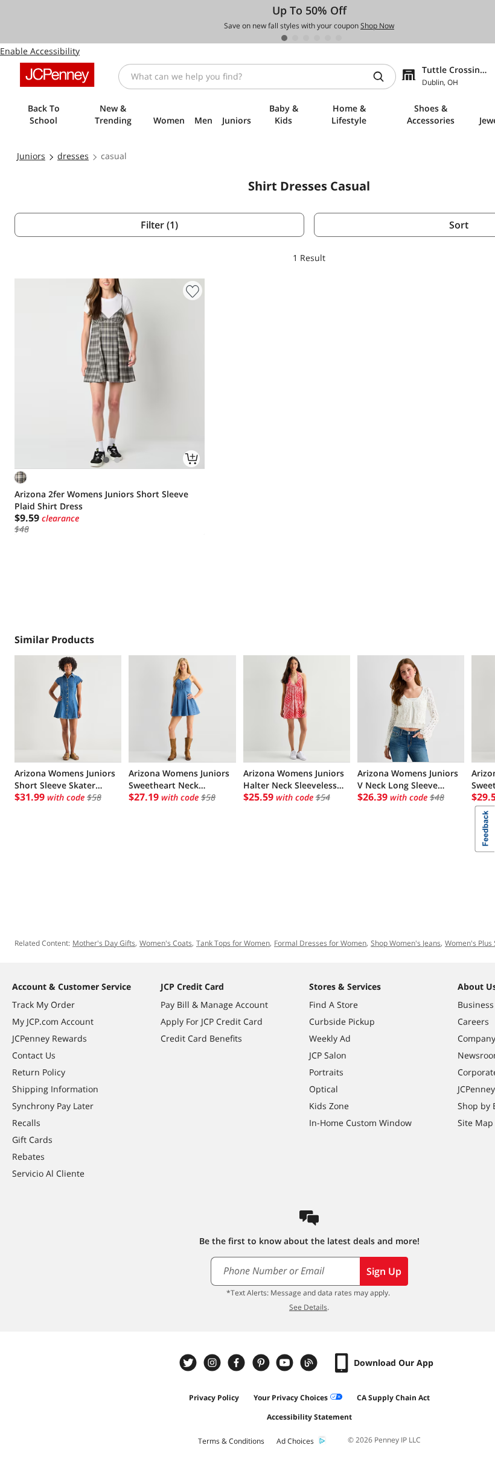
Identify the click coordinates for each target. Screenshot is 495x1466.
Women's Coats (165, 943)
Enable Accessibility (40, 51)
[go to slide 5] (328, 38)
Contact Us (34, 1055)
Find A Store (333, 1004)
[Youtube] (286, 1362)
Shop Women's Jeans (406, 943)
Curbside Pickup (342, 1021)
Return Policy (38, 1072)
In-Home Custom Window (360, 1122)
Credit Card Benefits (201, 1038)
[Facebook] (238, 1362)
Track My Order (43, 1004)
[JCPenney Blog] (310, 1362)
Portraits (326, 1072)
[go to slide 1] (284, 38)
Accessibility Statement (309, 1417)
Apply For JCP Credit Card (212, 1021)
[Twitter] (189, 1362)
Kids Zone (329, 1106)
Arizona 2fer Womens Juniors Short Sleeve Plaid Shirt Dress (101, 500)
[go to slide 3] (306, 38)
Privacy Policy (214, 1397)
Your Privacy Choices (291, 1397)
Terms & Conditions (231, 1441)
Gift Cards (32, 1139)
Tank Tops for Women (233, 943)
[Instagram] (214, 1362)
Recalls (26, 1122)
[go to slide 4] (317, 38)
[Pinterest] (262, 1362)
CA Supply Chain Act (393, 1397)
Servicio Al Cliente (48, 1173)
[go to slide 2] (295, 38)
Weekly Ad (330, 1038)
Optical (323, 1089)
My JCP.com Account (53, 1021)
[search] (383, 76)
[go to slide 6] (339, 38)
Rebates (28, 1156)
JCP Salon (327, 1055)
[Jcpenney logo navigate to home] (57, 75)
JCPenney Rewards (49, 1038)
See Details (308, 1307)
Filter (159, 224)
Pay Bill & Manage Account (214, 1004)
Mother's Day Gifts (103, 943)
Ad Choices (295, 1441)
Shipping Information (55, 1089)
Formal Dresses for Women (320, 943)
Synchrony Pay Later (53, 1106)
